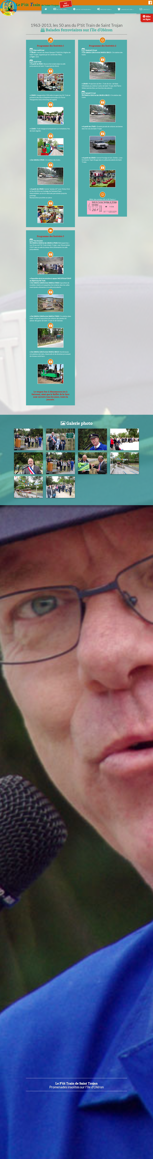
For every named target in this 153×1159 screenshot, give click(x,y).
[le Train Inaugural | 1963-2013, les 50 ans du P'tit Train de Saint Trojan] (50, 147)
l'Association (126, 9)
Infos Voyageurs (82, 9)
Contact (146, 9)
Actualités (61, 9)
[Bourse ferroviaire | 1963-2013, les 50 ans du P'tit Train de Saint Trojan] (50, 82)
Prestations (105, 9)
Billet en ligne (147, 18)
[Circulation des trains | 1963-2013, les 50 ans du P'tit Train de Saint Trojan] (50, 176)
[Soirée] (50, 214)
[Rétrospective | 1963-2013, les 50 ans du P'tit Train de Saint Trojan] (50, 265)
